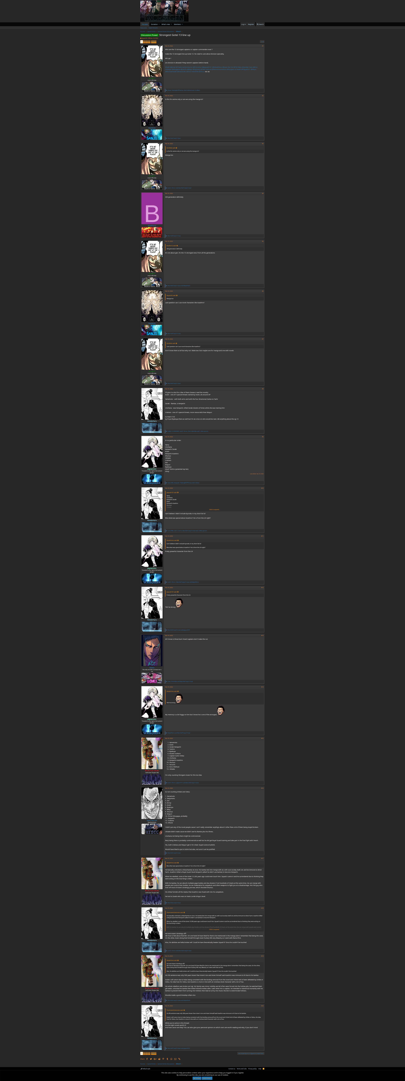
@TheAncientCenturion (184, 67)
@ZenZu (184, 69)
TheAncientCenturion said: (175, 912)
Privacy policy (252, 1069)
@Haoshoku (181, 71)
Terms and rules (242, 1069)
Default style (146, 1069)
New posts (143, 28)
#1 (263, 46)
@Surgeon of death (234, 69)
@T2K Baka (238, 67)
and (179, 188)
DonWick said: (171, 148)
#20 (262, 1006)
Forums (145, 24)
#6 (263, 291)
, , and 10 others (184, 90)
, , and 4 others (183, 483)
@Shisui (202, 71)
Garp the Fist (152, 820)
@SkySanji (196, 69)
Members (177, 24)
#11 (262, 536)
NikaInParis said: (172, 540)
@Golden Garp (247, 67)
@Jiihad (173, 67)
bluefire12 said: (171, 246)
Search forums (153, 28)
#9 (263, 437)
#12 (262, 587)
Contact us (231, 1069)
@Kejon (253, 69)
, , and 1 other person (188, 431)
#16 (262, 788)
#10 (262, 488)
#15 (262, 738)
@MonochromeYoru (219, 69)
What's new (166, 24)
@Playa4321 (245, 69)
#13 (262, 635)
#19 (262, 956)
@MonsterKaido (171, 71)
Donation (154, 24)
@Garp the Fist (227, 67)
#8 (263, 389)
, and (183, 582)
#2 (263, 96)
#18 (262, 908)
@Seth (167, 67)
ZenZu (151, 668)
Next (153, 42)
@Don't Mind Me (192, 71)
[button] (159, 24)
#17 (262, 858)
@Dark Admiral (206, 69)
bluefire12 (152, 226)
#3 (263, 143)
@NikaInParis (217, 67)
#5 (263, 241)
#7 (263, 339)
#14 (262, 687)
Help (259, 1069)
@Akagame (176, 69)
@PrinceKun (197, 67)
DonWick (151, 128)
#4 (263, 193)
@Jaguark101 (207, 67)
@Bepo (189, 69)
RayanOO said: (171, 295)
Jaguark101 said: (172, 492)
